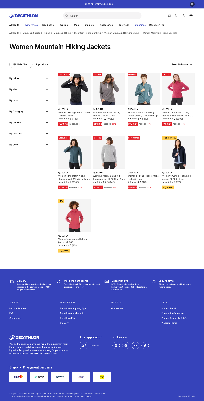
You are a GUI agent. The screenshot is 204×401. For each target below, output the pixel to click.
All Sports (14, 25)
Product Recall (168, 308)
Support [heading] (14, 302)
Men (76, 25)
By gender (15, 122)
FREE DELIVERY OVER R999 (99, 4)
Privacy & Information (172, 313)
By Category (16, 111)
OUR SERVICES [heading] (67, 302)
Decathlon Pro (156, 25)
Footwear (124, 25)
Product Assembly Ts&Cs (174, 318)
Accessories (106, 25)
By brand (14, 100)
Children (89, 25)
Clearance (140, 25)
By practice (15, 133)
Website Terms (169, 323)
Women (64, 25)
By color (14, 144)
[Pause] (192, 4)
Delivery (64, 323)
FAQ (11, 313)
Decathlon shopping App (73, 308)
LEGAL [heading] (164, 302)
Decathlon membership (72, 313)
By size (13, 89)
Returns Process (17, 308)
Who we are (117, 308)
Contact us (15, 318)
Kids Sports (48, 25)
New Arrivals (31, 25)
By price (14, 78)
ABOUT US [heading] (116, 302)
